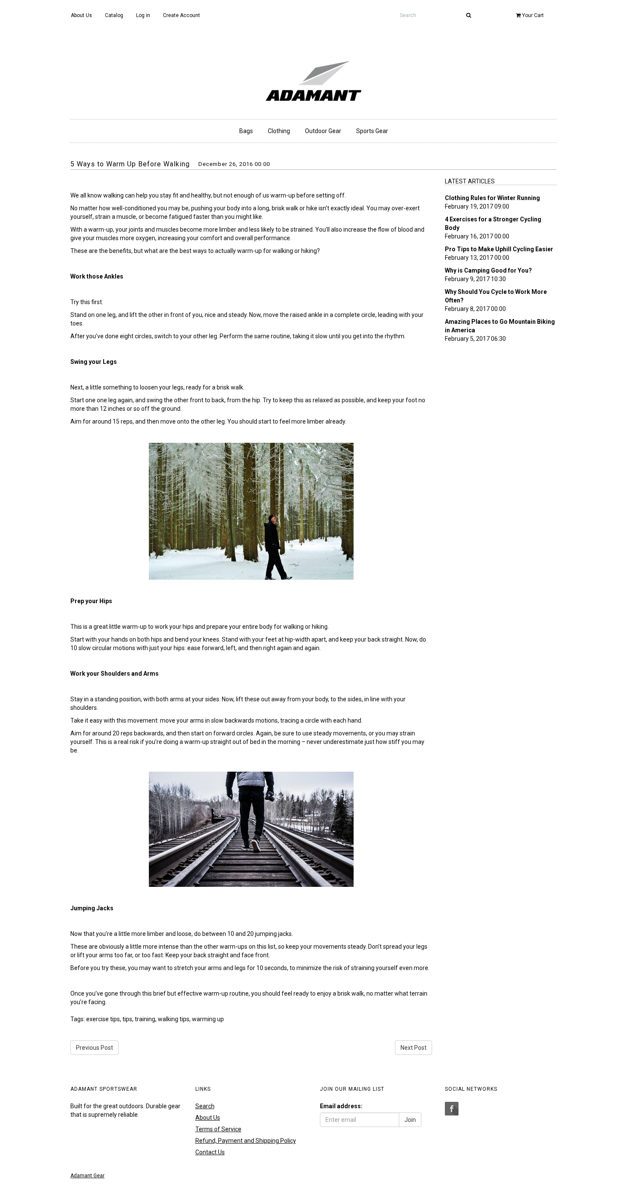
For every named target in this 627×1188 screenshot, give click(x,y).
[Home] (313, 78)
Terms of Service (218, 1129)
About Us (81, 15)
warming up (208, 1019)
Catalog (114, 15)
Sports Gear (372, 131)
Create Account (181, 15)
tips (127, 1019)
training (145, 1019)
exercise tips (103, 1019)
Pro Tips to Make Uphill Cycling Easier (499, 249)
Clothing (279, 131)
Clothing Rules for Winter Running (492, 198)
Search (205, 1106)
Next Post (414, 1047)
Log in (143, 15)
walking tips (173, 1019)
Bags (246, 131)
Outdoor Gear (323, 131)
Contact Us (210, 1152)
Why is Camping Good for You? (488, 270)
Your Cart (532, 15)
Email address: (341, 1106)
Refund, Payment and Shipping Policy (245, 1140)
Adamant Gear (87, 1176)
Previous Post (94, 1047)
